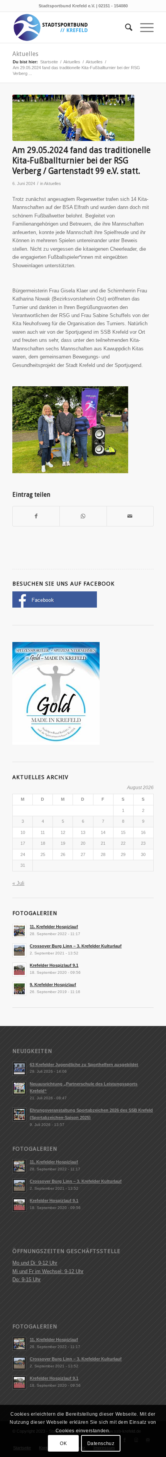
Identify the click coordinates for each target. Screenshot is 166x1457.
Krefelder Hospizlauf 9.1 (54, 965)
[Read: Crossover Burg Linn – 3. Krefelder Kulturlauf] (19, 950)
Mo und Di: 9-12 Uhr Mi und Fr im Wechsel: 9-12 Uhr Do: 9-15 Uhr (47, 1271)
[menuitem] (124, 27)
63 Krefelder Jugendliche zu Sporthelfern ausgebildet (84, 1064)
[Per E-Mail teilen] (130, 516)
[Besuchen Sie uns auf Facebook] (54, 606)
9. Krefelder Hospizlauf (53, 984)
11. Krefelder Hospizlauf (54, 926)
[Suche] (124, 27)
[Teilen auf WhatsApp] (83, 516)
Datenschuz (101, 1443)
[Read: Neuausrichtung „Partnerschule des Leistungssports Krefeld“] (19, 1088)
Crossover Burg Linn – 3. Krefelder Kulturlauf (76, 946)
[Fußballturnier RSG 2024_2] (73, 118)
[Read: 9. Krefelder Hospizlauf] (19, 989)
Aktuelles (25, 54)
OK (63, 1443)
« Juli (18, 883)
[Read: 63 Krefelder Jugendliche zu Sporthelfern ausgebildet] (19, 1069)
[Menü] (143, 27)
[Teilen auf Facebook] (36, 516)
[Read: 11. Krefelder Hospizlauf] (19, 931)
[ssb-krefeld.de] (68, 27)
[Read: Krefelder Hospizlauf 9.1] (19, 969)
